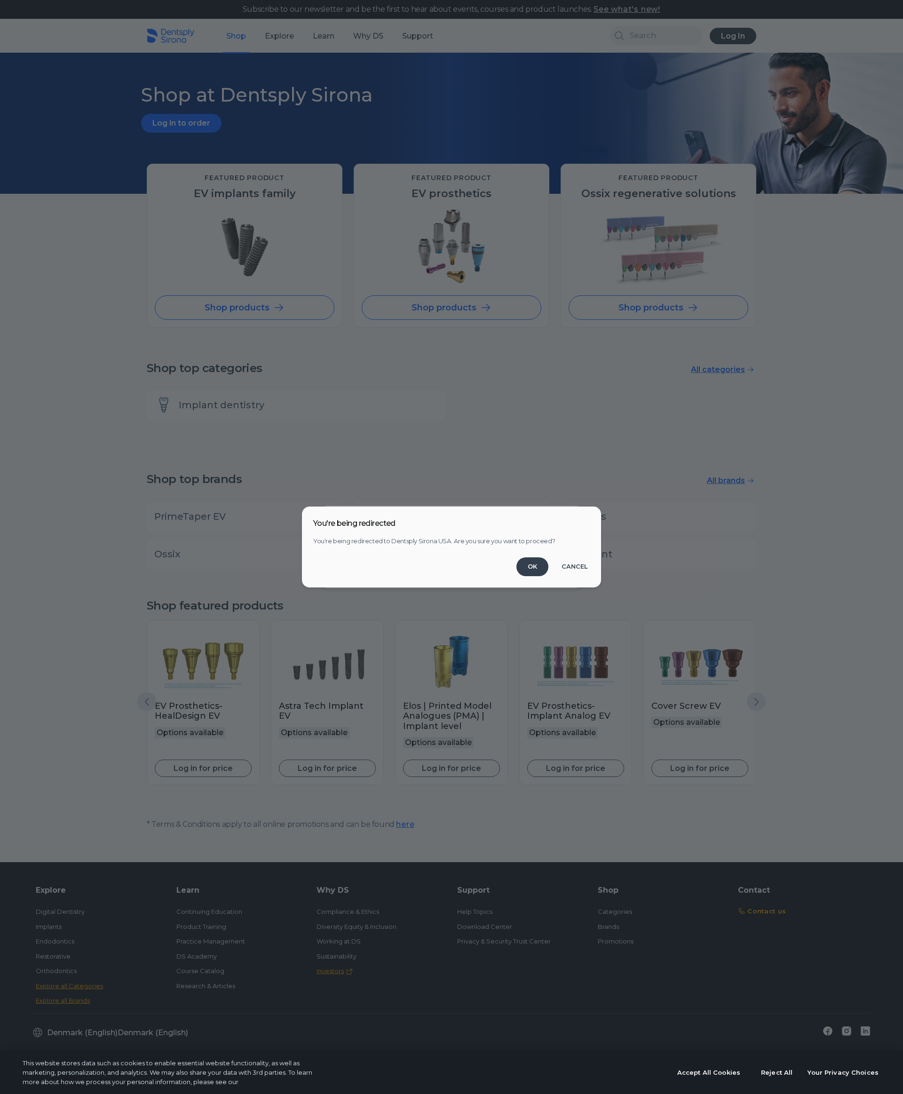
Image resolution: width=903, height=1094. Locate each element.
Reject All (776, 1072)
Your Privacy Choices (843, 1072)
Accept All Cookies (708, 1072)
